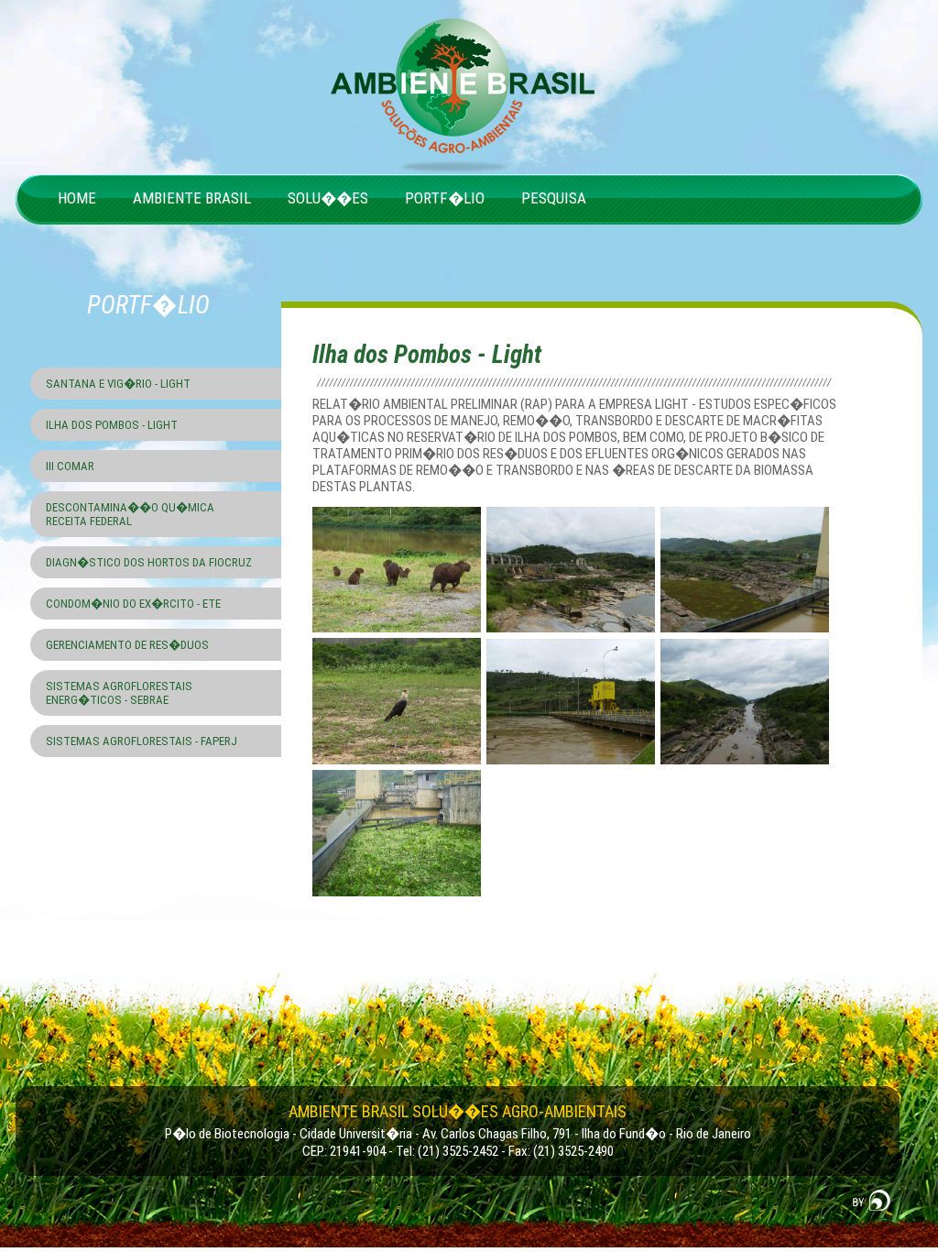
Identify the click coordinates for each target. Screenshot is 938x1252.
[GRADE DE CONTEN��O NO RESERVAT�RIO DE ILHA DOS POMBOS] (572, 766)
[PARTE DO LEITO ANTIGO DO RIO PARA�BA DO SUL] (746, 634)
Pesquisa (553, 198)
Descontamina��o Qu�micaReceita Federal (130, 514)
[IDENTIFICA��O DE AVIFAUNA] (398, 766)
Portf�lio (445, 198)
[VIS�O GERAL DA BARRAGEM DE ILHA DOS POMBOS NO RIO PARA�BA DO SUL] (572, 634)
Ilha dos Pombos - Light (112, 425)
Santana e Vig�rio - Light (118, 383)
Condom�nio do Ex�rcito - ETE (133, 603)
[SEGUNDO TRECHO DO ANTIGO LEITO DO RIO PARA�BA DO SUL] (746, 766)
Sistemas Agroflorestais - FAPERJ (141, 741)
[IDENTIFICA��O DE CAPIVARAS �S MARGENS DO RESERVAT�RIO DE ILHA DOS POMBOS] (398, 634)
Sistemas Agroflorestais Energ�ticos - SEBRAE (119, 693)
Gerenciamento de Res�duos (127, 645)
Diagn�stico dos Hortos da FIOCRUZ (149, 562)
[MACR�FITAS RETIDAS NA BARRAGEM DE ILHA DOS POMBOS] (398, 898)
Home (77, 198)
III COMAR (70, 466)
